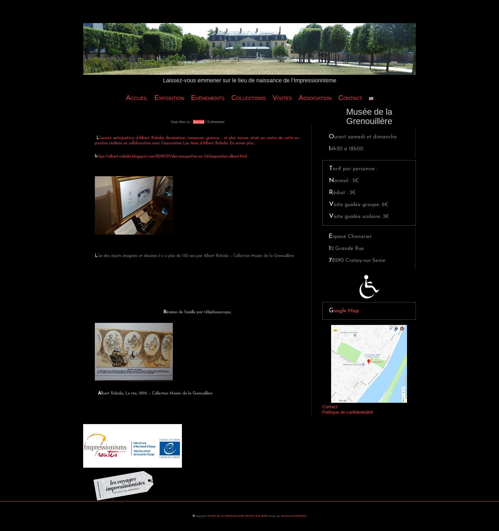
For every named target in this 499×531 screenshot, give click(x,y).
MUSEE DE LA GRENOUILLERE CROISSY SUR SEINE (237, 516)
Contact (329, 406)
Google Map (344, 311)
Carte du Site (250, 426)
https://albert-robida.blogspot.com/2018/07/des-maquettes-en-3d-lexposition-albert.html (171, 157)
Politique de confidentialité (347, 412)
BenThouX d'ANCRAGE (293, 516)
